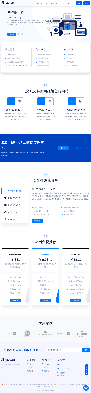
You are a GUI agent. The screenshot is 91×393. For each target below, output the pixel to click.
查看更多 (37, 221)
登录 (79, 3)
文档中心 (46, 364)
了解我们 (30, 364)
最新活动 (39, 3)
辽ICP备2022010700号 (48, 386)
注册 (86, 3)
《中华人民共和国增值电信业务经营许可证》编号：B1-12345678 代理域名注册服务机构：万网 (28, 384)
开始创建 (63, 148)
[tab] (15, 190)
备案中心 (70, 3)
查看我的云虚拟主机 (80, 148)
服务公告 (30, 371)
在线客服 (86, 370)
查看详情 (15, 301)
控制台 (23, 34)
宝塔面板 (46, 371)
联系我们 (30, 367)
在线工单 (46, 367)
